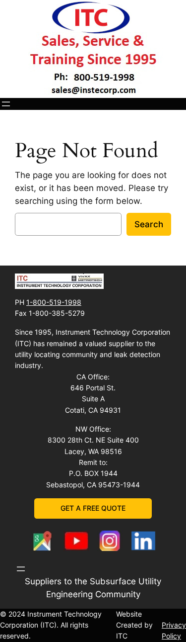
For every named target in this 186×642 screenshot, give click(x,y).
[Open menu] (6, 104)
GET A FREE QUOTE (93, 508)
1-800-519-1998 (53, 302)
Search (148, 224)
